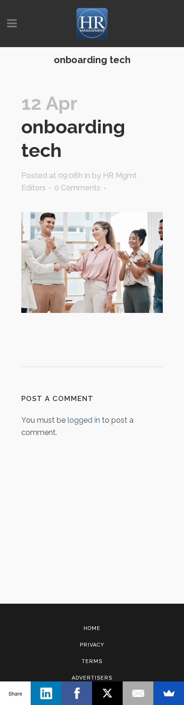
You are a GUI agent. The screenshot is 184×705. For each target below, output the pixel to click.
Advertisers (92, 678)
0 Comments (77, 187)
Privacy (92, 645)
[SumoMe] (168, 693)
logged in (83, 420)
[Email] (138, 693)
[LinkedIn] (46, 693)
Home (92, 628)
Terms (92, 661)
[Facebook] (76, 693)
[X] (107, 693)
